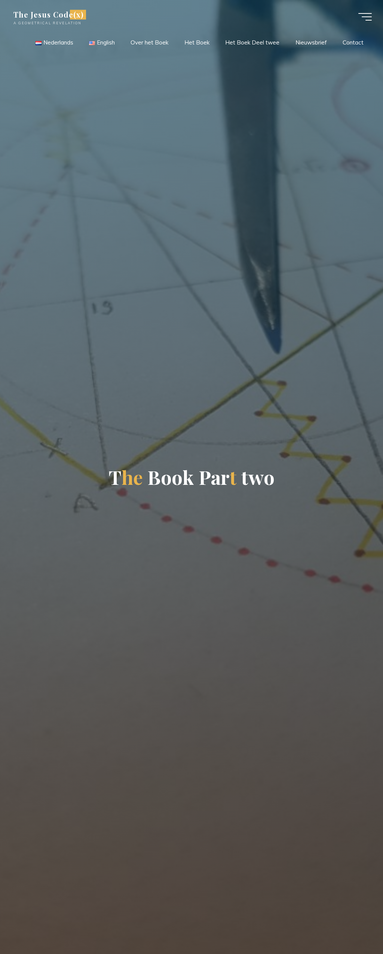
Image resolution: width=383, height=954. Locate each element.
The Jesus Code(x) (48, 14)
